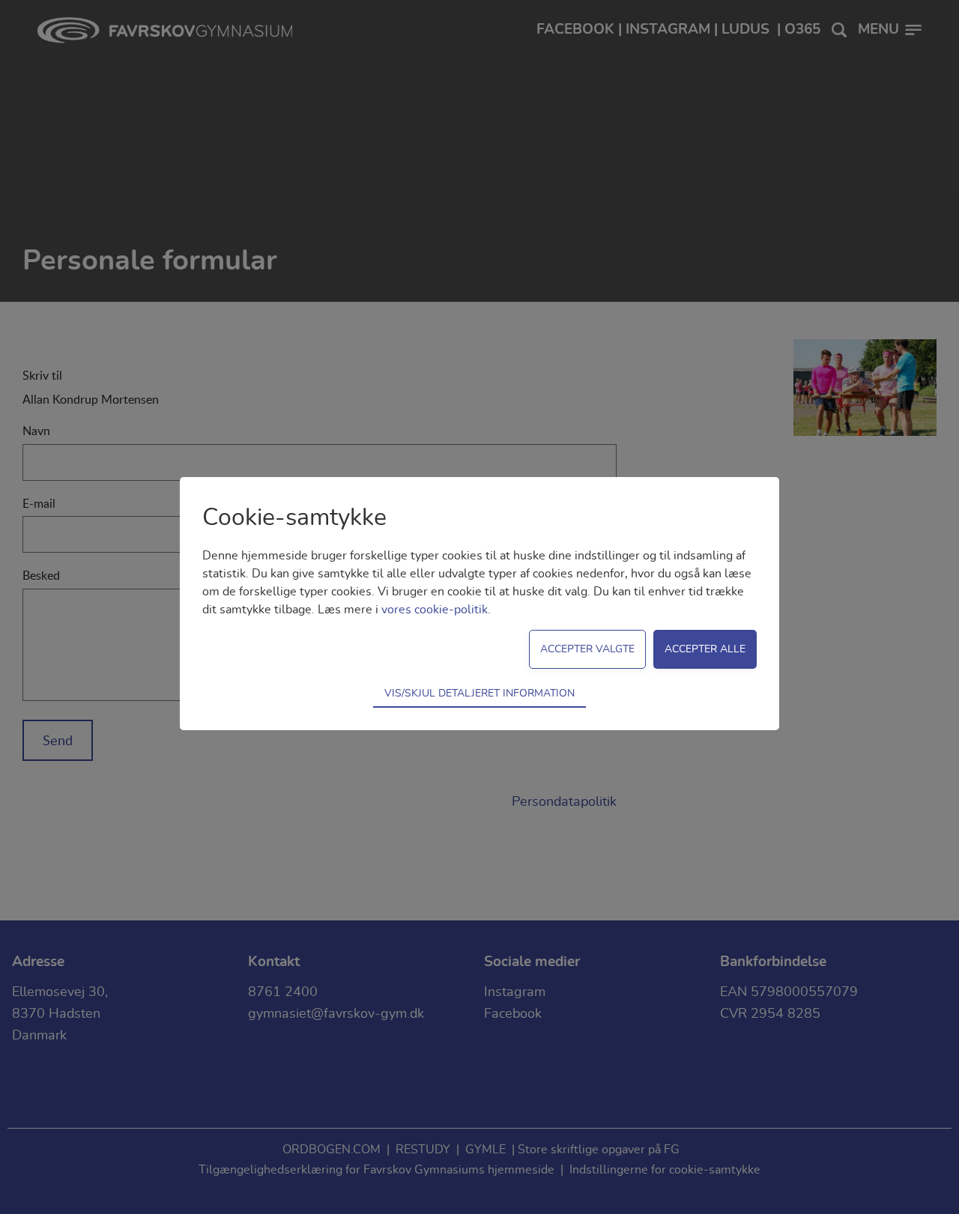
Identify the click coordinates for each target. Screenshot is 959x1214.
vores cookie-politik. (436, 610)
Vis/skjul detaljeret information (479, 693)
